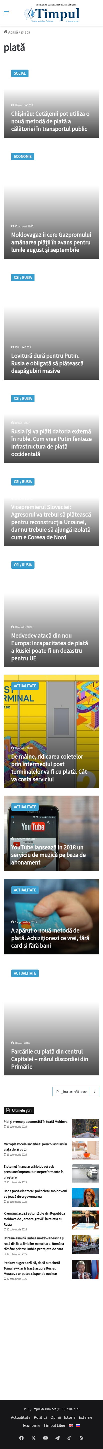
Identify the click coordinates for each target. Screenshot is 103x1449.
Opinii (55, 1417)
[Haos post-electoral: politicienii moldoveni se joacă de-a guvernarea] (85, 1197)
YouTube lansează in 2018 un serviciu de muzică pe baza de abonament (48, 854)
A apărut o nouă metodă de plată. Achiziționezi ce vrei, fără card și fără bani (50, 937)
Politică (40, 1417)
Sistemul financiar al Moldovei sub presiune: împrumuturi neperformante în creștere (34, 1172)
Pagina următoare (71, 1091)
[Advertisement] (51, 1341)
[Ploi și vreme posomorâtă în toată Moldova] (85, 1128)
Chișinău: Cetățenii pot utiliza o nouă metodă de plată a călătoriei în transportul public (50, 121)
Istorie (70, 1417)
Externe (85, 1417)
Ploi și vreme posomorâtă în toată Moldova (36, 1121)
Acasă (13, 32)
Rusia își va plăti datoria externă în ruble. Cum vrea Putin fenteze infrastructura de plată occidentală (51, 442)
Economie (31, 1425)
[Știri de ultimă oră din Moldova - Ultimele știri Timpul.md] (52, 13)
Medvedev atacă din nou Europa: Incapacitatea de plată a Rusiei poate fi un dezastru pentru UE (49, 646)
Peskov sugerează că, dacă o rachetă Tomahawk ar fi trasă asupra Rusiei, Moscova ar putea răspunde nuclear (32, 1268)
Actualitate (20, 1417)
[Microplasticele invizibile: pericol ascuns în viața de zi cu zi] (85, 1150)
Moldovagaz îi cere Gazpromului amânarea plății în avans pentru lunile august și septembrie (51, 242)
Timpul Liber (55, 1425)
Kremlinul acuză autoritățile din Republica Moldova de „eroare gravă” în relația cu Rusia (34, 1218)
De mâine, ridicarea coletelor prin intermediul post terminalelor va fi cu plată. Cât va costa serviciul (49, 767)
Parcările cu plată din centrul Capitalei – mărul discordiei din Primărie (49, 1058)
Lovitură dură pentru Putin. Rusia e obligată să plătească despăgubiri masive (47, 363)
